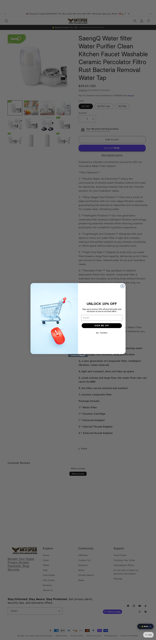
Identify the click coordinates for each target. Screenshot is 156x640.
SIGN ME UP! (101, 326)
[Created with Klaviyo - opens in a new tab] (78, 355)
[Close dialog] (122, 286)
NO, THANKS (102, 333)
